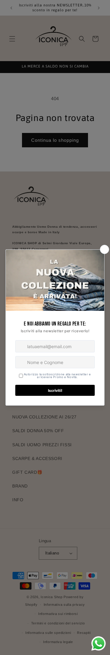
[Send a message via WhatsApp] (98, 643)
